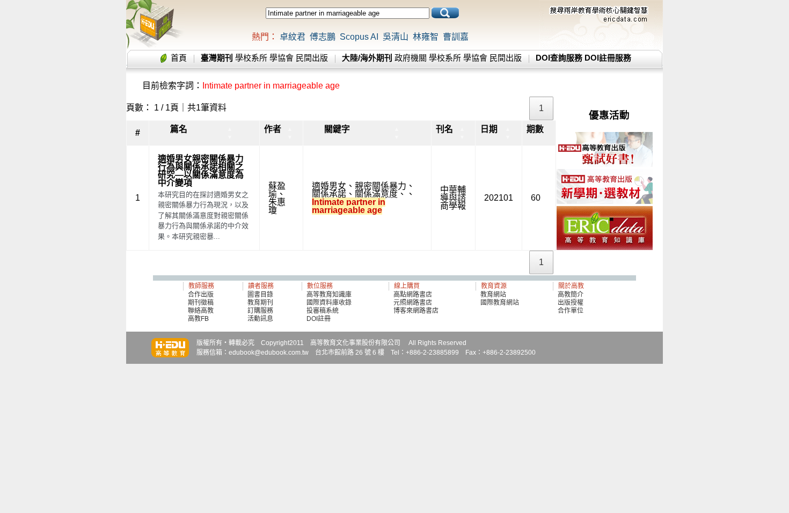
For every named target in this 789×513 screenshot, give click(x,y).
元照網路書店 (412, 302)
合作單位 (570, 310)
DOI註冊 (318, 319)
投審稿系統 (322, 310)
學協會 (281, 57)
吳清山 (395, 36)
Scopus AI (359, 36)
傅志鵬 (322, 36)
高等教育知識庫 (329, 294)
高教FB (198, 319)
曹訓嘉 (456, 36)
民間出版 (312, 57)
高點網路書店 (413, 294)
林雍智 (426, 36)
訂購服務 (260, 310)
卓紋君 (292, 36)
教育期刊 (260, 302)
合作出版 (201, 294)
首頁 (179, 57)
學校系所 (251, 57)
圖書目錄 (260, 294)
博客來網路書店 (416, 310)
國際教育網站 (499, 302)
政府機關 (410, 57)
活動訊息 (260, 319)
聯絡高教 (201, 310)
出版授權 (570, 302)
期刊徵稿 (201, 302)
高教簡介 (570, 294)
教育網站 (493, 294)
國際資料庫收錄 (329, 302)
